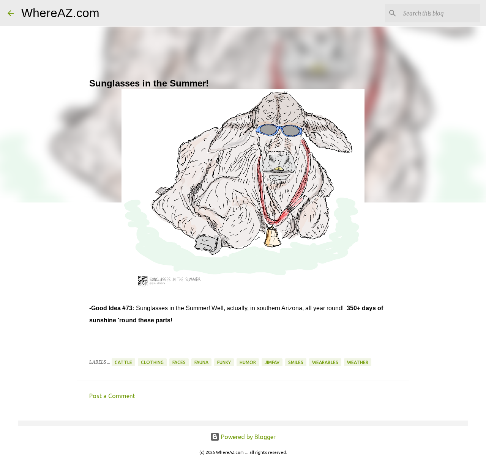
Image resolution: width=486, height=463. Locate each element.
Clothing (152, 362)
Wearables (325, 362)
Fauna (201, 362)
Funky (224, 362)
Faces (179, 362)
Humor (248, 362)
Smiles (295, 362)
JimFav (272, 362)
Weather (357, 362)
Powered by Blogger (247, 436)
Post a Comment (112, 395)
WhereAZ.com (60, 13)
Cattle (123, 362)
